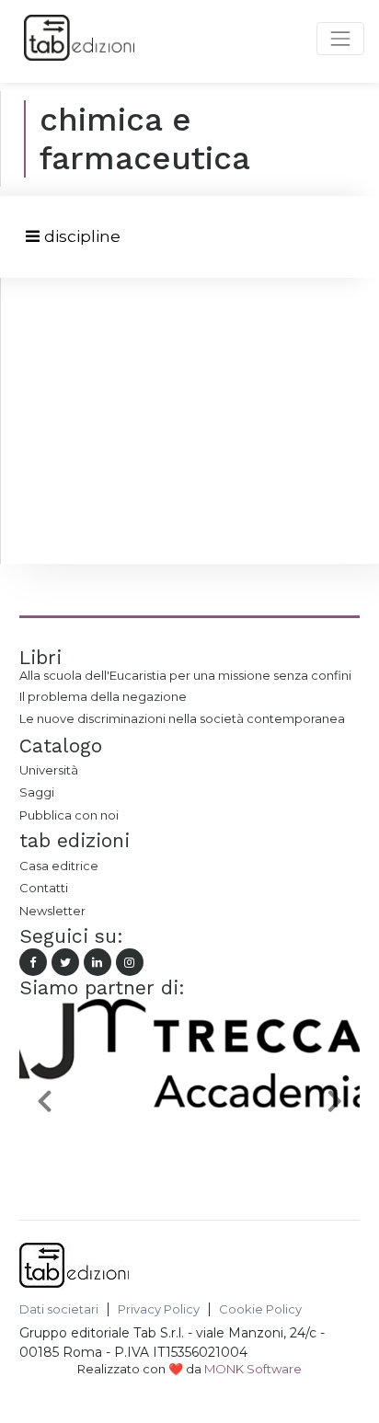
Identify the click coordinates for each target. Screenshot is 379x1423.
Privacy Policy (159, 1309)
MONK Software (253, 1368)
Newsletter (52, 910)
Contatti (43, 887)
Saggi (36, 792)
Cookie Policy (260, 1309)
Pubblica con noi (69, 815)
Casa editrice (58, 865)
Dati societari (58, 1309)
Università (48, 770)
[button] (45, 1100)
